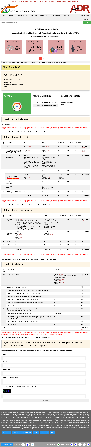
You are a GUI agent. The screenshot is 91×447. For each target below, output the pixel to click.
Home (3, 15)
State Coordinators (26, 432)
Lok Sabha (11, 15)
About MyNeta (85, 15)
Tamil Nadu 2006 (14, 62)
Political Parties (44, 15)
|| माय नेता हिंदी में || (68, 15)
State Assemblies (22, 15)
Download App (51, 444)
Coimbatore (24, 62)
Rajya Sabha (33, 15)
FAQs (52, 432)
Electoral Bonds (56, 15)
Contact (36, 432)
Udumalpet (33, 62)
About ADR (86, 19)
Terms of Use (44, 432)
